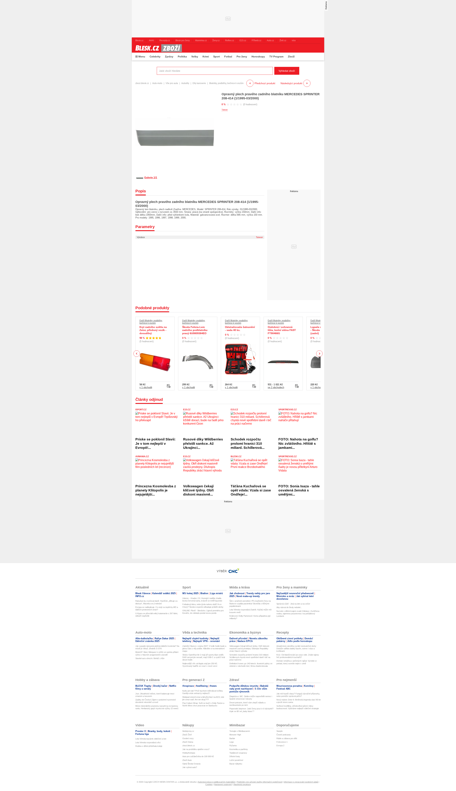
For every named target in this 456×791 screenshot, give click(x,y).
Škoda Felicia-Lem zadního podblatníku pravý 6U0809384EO (195, 330)
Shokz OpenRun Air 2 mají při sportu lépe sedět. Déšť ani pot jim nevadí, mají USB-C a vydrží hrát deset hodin (203, 657)
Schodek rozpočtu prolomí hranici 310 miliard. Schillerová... (248, 443)
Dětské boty (234, 756)
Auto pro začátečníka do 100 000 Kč (198, 756)
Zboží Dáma (187, 742)
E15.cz (186, 409)
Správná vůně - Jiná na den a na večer (293, 604)
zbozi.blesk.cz (142, 83)
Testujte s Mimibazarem (239, 731)
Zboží (291, 56)
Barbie (232, 738)
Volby (194, 56)
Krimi (206, 56)
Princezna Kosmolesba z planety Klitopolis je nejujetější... (155, 490)
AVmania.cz (142, 456)
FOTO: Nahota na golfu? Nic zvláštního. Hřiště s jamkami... (298, 443)
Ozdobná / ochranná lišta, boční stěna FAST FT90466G (282, 330)
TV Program (276, 56)
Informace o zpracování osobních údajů (301, 782)
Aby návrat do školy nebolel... (289, 607)
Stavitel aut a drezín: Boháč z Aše (149, 658)
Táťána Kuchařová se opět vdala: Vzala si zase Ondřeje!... (251, 490)
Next (319, 353)
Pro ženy (242, 56)
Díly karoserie (199, 83)
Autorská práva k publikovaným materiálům (216, 782)
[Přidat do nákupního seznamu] (168, 386)
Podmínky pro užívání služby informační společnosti (259, 782)
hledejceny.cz (188, 731)
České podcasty (283, 735)
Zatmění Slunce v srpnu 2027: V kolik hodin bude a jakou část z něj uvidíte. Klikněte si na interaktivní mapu (204, 648)
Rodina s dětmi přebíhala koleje (148, 746)
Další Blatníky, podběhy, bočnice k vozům (150, 321)
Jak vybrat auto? (189, 767)
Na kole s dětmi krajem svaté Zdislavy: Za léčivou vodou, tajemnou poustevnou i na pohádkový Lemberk (297, 613)
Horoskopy (258, 56)
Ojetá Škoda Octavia (191, 764)
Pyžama (233, 745)
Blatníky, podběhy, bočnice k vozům (226, 83)
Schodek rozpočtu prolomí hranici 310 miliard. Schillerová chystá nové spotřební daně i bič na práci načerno (249, 657)
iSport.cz (140, 409)
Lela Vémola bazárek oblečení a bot (150, 739)
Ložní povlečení (236, 760)
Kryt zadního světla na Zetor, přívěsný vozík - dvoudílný (153, 330)
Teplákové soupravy (238, 753)
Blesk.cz (236, 456)
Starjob (279, 731)
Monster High (235, 735)
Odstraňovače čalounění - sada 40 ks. (240, 329)
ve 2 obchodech (276, 387)
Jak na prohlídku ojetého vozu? (195, 749)
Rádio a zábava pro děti (286, 738)
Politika (182, 56)
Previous (137, 353)
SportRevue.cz (287, 409)
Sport (216, 56)
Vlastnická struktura (242, 784)
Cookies (209, 784)
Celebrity (155, 56)
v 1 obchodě (145, 387)
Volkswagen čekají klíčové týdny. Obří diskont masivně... (198, 490)
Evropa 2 (280, 745)
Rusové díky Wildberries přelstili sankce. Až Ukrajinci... (203, 443)
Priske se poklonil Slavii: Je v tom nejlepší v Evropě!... (155, 443)
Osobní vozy (188, 738)
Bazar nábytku (235, 764)
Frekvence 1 (281, 742)
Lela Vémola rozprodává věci (147, 742)
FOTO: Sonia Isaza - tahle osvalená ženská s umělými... (299, 490)
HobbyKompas (188, 753)
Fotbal (228, 56)
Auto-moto (157, 83)
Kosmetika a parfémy (238, 749)
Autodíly (185, 83)
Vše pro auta (172, 83)
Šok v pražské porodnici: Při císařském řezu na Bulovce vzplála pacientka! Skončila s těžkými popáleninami (250, 603)
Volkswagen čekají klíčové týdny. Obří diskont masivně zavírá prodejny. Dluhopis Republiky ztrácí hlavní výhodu (249, 648)
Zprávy (169, 56)
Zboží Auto (187, 760)
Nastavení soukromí (223, 784)
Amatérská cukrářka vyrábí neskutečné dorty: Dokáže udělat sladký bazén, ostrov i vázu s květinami (296, 648)
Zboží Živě (187, 735)
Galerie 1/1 (150, 177)
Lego (231, 742)
